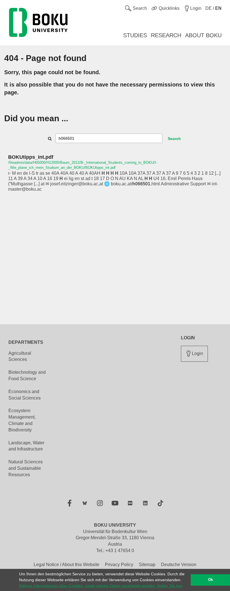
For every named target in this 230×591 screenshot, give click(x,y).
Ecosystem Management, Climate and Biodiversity (22, 420)
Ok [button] (210, 580)
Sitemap (147, 564)
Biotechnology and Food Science (27, 375)
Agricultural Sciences (19, 356)
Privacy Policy (119, 564)
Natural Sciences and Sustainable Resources (25, 468)
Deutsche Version (178, 564)
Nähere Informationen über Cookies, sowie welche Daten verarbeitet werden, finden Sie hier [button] (101, 585)
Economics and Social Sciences (24, 394)
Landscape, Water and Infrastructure (26, 446)
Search (174, 138)
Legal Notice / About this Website (66, 564)
